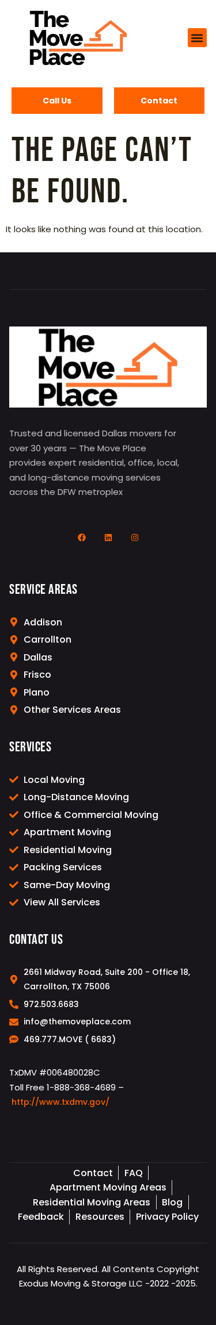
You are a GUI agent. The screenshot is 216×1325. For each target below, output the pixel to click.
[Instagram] (135, 537)
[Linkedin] (108, 537)
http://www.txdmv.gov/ (60, 1102)
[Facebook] (82, 537)
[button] (197, 37)
